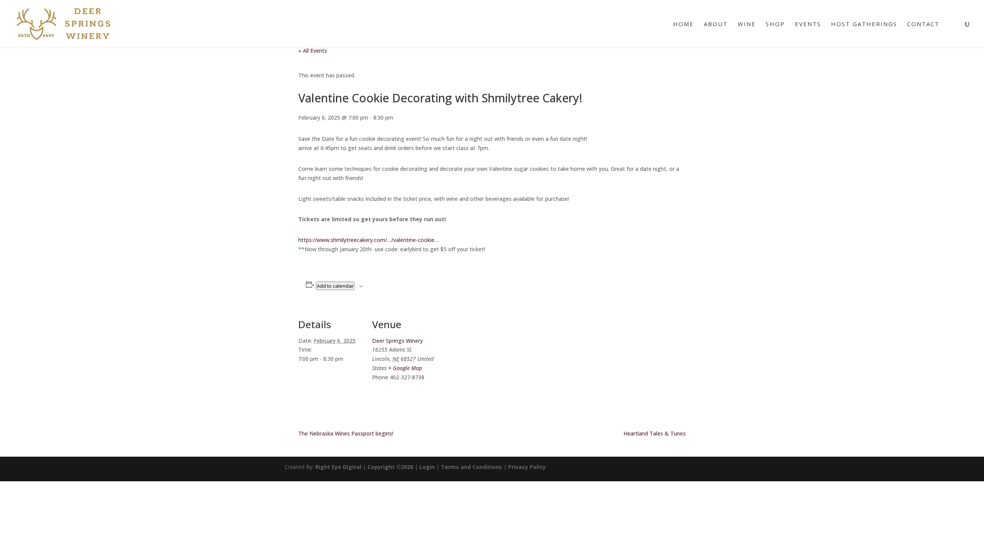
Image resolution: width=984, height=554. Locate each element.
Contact (923, 24)
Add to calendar (335, 285)
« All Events (312, 50)
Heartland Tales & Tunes (654, 433)
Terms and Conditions (471, 467)
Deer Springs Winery (397, 340)
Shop (775, 24)
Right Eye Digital (338, 467)
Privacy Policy (527, 467)
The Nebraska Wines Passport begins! (345, 433)
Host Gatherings (864, 24)
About (716, 24)
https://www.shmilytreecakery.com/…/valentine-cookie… (368, 240)
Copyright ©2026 (390, 467)
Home (683, 24)
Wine (747, 24)
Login (427, 467)
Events (808, 24)
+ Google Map (405, 368)
